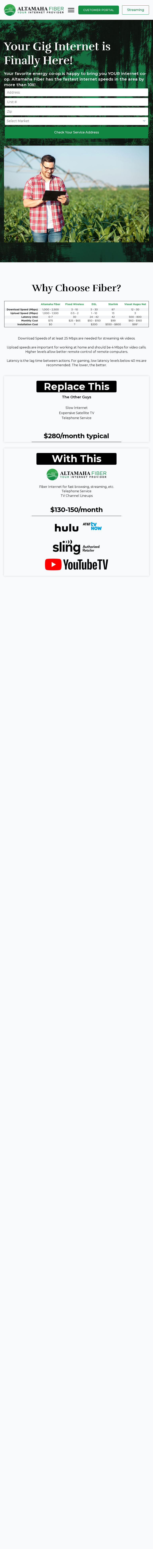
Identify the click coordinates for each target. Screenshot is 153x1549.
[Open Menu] (71, 10)
